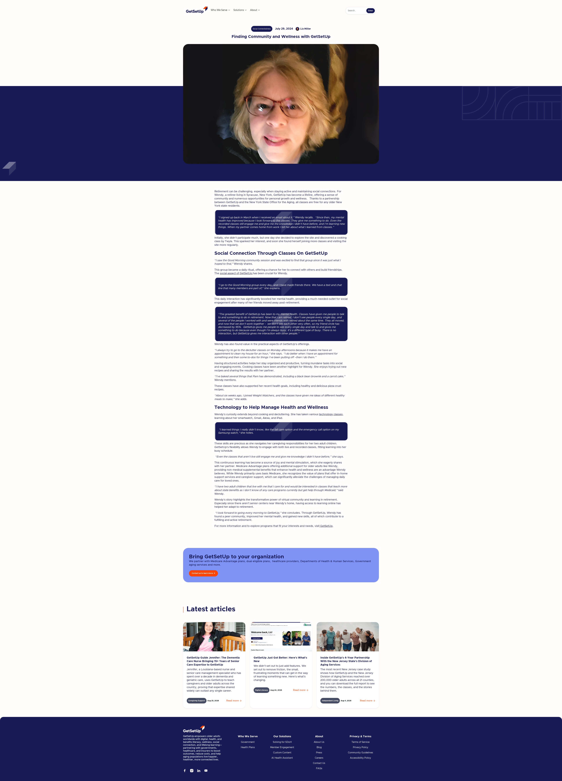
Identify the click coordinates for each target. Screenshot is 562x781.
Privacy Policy (360, 747)
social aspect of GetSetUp (236, 273)
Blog (319, 747)
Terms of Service (361, 742)
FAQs (319, 768)
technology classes (331, 414)
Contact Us (319, 763)
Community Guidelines (360, 752)
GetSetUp (326, 526)
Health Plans (248, 747)
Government (248, 742)
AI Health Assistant (282, 758)
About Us (319, 742)
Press (319, 752)
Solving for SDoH (282, 742)
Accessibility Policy (360, 758)
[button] (220, 10)
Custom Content (282, 752)
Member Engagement (282, 747)
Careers (319, 758)
